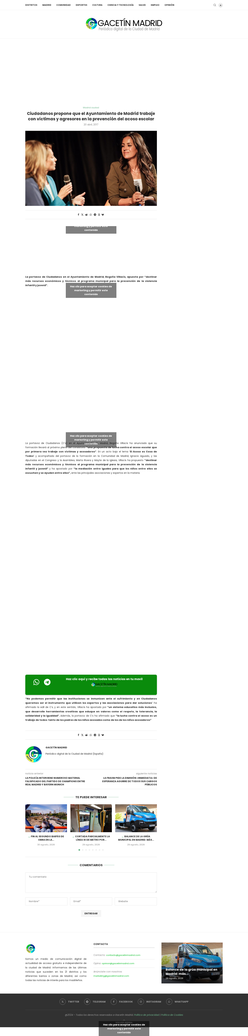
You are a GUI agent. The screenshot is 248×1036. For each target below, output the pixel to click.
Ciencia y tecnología (120, 5)
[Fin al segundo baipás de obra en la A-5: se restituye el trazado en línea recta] (46, 818)
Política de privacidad (146, 1015)
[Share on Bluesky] (103, 214)
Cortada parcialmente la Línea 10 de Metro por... (92, 838)
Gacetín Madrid (56, 747)
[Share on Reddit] (86, 214)
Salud (142, 5)
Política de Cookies (172, 1015)
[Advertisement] (124, 72)
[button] (30, 827)
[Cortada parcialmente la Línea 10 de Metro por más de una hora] (91, 818)
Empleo (155, 5)
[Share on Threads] (99, 214)
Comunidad (63, 5)
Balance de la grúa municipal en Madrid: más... (136, 838)
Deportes (81, 5)
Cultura (97, 5)
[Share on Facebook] (78, 214)
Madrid (46, 5)
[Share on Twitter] (82, 214)
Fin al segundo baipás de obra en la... (47, 838)
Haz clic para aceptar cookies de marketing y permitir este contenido (91, 226)
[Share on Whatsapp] (90, 214)
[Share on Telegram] (95, 214)
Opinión (169, 5)
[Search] (214, 5)
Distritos (31, 5)
